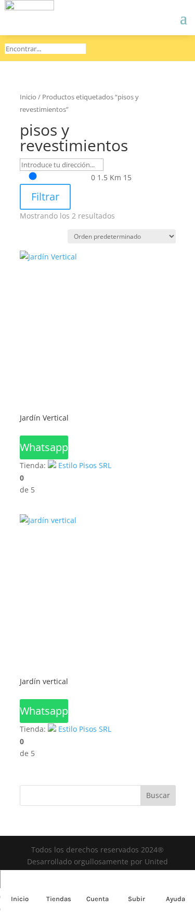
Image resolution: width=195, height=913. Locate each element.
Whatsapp (44, 447)
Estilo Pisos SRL (84, 465)
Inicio (28, 97)
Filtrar (45, 197)
